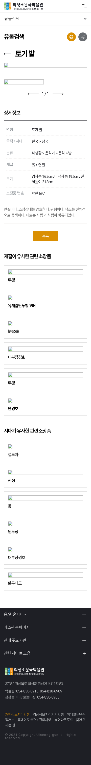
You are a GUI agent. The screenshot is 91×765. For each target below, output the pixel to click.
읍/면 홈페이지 (15, 614)
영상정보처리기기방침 (48, 714)
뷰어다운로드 (63, 720)
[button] (33, 93)
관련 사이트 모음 (17, 653)
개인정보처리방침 (17, 714)
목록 (45, 236)
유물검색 (11, 18)
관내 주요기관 (15, 640)
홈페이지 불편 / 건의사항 (34, 720)
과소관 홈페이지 (17, 627)
